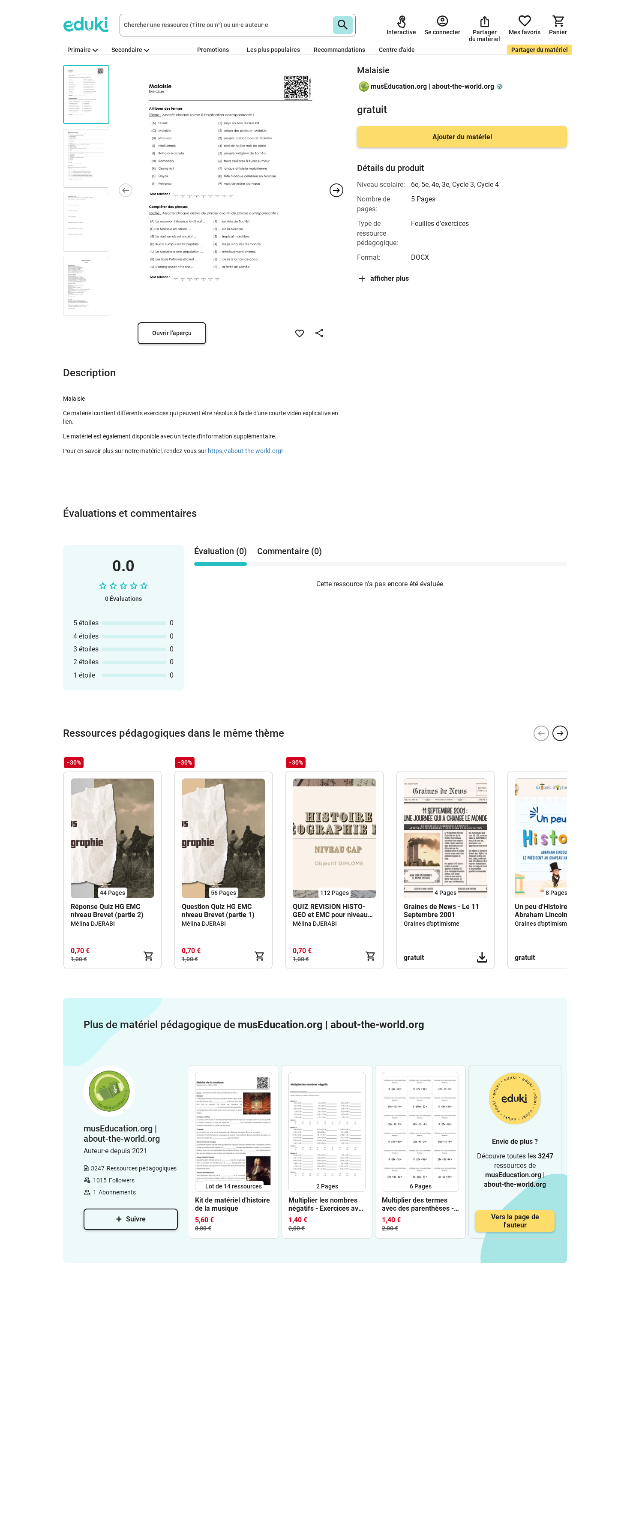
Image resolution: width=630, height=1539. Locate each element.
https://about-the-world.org (244, 450)
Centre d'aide (397, 49)
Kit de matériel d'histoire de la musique (232, 1204)
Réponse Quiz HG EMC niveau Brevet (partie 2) (107, 911)
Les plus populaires (273, 49)
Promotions (213, 49)
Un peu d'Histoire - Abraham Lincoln (543, 911)
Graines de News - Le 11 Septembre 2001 (441, 911)
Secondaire (126, 49)
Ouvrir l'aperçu (172, 333)
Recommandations (339, 49)
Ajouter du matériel (462, 137)
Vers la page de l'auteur (515, 1221)
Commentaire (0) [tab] (289, 551)
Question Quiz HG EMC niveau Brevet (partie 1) (218, 911)
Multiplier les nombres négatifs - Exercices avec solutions (327, 1204)
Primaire (79, 49)
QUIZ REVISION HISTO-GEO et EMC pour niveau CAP (330, 911)
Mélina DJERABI (93, 923)
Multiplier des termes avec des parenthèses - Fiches (418, 1204)
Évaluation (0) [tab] (220, 551)
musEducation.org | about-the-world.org (432, 86)
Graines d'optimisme (431, 923)
